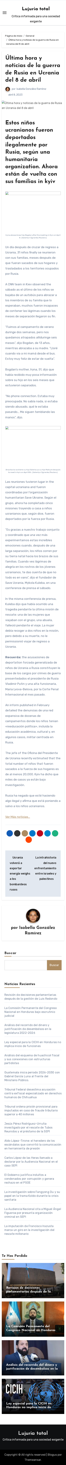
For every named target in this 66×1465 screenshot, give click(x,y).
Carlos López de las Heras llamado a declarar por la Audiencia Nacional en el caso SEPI (31, 1161)
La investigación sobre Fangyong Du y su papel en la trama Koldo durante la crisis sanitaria (32, 1195)
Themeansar (32, 1459)
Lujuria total (36, 9)
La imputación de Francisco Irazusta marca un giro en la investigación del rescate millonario (29, 1229)
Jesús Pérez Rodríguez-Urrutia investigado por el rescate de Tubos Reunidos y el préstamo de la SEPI (28, 1127)
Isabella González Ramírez (31, 88)
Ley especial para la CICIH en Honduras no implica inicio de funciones (29, 1407)
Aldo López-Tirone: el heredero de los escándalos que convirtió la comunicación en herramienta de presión (32, 1144)
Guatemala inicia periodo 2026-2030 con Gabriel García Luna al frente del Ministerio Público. (32, 1076)
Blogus (52, 1454)
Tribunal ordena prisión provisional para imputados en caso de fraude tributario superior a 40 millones (31, 1110)
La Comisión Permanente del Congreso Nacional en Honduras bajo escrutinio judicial (30, 1011)
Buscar (10, 953)
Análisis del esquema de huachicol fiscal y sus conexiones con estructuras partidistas (31, 1059)
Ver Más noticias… (17, 817)
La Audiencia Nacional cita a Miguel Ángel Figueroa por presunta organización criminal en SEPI (32, 1212)
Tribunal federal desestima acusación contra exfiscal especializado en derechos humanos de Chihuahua (33, 1093)
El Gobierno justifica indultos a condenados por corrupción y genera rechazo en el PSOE (29, 1178)
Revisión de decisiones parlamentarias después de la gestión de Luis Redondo (28, 1291)
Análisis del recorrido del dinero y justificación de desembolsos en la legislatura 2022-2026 (27, 1029)
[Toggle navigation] (4, 13)
